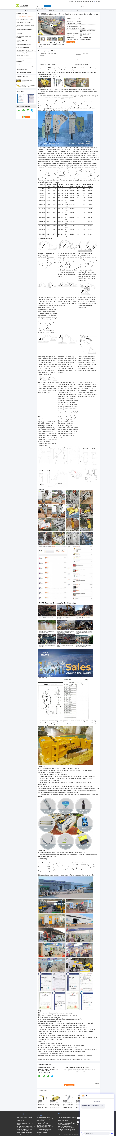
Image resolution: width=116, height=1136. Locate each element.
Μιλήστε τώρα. (95, 6)
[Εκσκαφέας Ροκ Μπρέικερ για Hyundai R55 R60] (18, 86)
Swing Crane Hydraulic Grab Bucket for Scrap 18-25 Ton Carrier (46, 1123)
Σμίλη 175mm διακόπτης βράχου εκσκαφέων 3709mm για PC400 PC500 (55, 1105)
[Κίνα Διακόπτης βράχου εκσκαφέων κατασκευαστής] (22, 5)
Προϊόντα (47, 6)
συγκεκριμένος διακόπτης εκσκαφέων (81, 1059)
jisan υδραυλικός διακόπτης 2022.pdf (49, 76)
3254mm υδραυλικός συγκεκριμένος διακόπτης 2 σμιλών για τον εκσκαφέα (43, 1105)
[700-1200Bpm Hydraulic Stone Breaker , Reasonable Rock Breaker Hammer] (49, 38)
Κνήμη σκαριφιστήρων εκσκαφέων (22, 60)
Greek (98, 1)
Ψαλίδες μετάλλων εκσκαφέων (24, 29)
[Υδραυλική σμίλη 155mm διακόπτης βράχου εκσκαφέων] (69, 1097)
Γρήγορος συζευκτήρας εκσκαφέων (22, 56)
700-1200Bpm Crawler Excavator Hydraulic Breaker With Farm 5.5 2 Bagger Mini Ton (25, 1119)
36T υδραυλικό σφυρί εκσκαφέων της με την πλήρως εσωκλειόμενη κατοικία (26, 1127)
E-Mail (79, 1124)
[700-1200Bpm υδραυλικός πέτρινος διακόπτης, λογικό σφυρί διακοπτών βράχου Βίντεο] (51, 25)
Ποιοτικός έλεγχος (79, 6)
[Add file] (82, 1133)
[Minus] (112, 1096)
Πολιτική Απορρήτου (21, 1134)
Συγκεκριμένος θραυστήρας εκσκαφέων (23, 37)
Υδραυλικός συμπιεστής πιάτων (24, 50)
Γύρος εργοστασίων (67, 6)
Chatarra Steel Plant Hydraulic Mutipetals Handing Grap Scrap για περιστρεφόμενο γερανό (45, 1126)
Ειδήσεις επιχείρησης (41, 8)
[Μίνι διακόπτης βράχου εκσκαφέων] (18, 80)
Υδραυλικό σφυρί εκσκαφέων (49, 1059)
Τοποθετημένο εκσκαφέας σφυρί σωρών (25, 25)
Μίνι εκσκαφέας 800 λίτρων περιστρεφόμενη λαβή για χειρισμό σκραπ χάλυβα (45, 1119)
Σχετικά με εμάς (56, 6)
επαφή (87, 6)
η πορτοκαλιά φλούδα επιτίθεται (24, 53)
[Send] (111, 1133)
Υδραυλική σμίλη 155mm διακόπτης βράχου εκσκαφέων (68, 1104)
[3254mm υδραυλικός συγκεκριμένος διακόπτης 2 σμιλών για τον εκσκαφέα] (43, 1097)
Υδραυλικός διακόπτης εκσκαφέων (65, 1059)
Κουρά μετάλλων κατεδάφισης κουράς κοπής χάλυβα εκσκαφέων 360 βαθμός (66, 1130)
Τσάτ (70, 42)
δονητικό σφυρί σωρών (22, 47)
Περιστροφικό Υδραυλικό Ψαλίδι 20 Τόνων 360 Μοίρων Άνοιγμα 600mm (66, 1127)
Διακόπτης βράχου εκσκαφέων (39, 10)
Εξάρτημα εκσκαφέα (21, 69)
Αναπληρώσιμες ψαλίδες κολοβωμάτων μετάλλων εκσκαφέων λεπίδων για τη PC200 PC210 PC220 (66, 1119)
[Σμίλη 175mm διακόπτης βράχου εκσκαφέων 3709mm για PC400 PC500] (56, 1097)
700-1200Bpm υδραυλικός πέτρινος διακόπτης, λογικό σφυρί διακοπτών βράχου (51, 44)
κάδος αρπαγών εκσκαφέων (23, 64)
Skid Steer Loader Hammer (23, 72)
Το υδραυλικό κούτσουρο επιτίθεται (23, 41)
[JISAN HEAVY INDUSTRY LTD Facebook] (78, 1122)
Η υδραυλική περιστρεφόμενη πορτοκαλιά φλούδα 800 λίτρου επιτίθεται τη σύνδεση (44, 1131)
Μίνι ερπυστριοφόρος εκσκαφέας (25, 66)
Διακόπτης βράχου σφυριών (23, 22)
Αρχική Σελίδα (39, 6)
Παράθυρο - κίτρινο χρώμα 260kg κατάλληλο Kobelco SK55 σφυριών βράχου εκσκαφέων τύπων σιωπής (25, 1131)
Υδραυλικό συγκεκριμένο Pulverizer (23, 32)
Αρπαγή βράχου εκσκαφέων (23, 44)
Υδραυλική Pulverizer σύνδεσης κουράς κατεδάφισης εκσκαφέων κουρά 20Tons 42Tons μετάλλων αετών (67, 1123)
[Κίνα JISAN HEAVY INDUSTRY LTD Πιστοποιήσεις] (21, 98)
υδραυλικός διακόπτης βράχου (24, 19)
